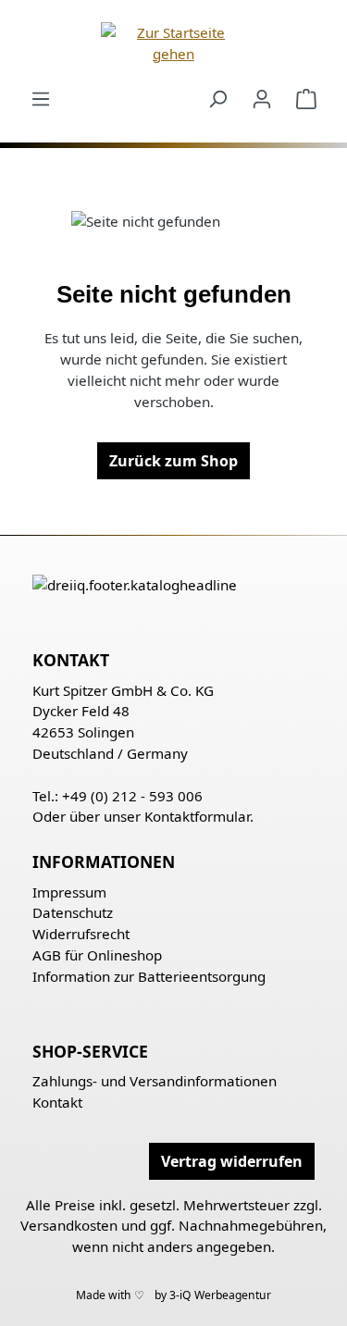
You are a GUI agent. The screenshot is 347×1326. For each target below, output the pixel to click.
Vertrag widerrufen (232, 1161)
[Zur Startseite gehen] (173, 43)
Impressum (69, 892)
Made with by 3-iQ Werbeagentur (173, 1295)
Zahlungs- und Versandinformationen (154, 1081)
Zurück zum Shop (173, 461)
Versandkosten (69, 1225)
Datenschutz (72, 912)
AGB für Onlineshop (97, 955)
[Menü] (41, 98)
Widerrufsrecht (81, 933)
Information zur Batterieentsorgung (149, 976)
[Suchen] (217, 98)
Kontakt (57, 1102)
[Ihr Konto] (262, 98)
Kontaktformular (197, 816)
